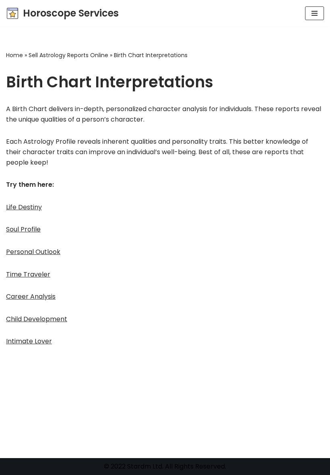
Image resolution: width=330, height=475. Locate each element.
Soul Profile (23, 229)
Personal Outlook (33, 251)
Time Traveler (28, 274)
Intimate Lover (29, 341)
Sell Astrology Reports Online (68, 55)
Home (14, 55)
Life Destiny (24, 207)
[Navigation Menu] (314, 13)
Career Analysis (31, 296)
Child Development (36, 319)
